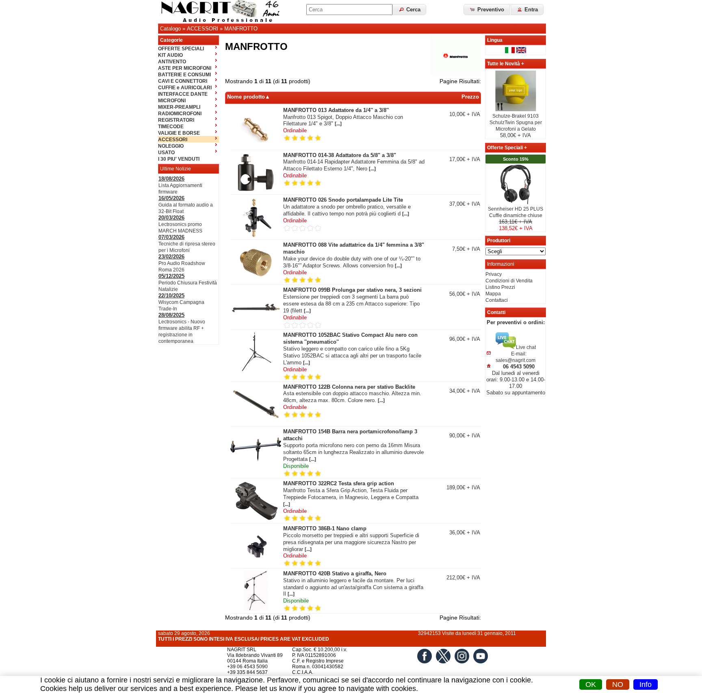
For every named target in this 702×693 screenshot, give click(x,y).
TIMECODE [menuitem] (171, 126)
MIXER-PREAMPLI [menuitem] (179, 107)
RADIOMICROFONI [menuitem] (180, 113)
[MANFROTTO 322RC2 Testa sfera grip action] (255, 519)
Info (645, 684)
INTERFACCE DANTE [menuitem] (183, 94)
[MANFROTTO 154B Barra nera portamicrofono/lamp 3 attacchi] (255, 467)
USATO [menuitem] (166, 152)
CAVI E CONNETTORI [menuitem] (182, 81)
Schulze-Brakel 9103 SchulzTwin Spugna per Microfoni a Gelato (516, 122)
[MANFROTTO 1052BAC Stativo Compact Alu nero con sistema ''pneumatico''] (255, 371)
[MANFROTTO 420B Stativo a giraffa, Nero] (255, 609)
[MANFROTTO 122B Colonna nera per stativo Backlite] (255, 423)
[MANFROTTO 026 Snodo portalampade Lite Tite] (255, 236)
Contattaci (496, 300)
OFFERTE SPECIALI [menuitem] (181, 49)
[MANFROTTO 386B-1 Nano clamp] (255, 564)
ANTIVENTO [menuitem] (172, 62)
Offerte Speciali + (507, 148)
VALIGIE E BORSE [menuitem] (179, 133)
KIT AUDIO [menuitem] (170, 55)
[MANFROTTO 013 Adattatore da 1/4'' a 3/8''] (255, 146)
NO (617, 684)
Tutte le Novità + (505, 64)
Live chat (526, 347)
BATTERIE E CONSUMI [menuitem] (184, 74)
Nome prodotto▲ (248, 97)
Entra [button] (530, 9)
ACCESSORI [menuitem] (172, 139)
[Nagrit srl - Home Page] (223, 12)
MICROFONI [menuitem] (172, 100)
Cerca (412, 9)
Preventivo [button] (490, 9)
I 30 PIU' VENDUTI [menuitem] (178, 159)
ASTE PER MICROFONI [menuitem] (184, 68)
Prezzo (470, 97)
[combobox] (349, 9)
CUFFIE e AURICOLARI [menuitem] (185, 87)
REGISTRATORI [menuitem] (176, 120)
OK (590, 684)
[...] (338, 124)
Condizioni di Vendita (509, 281)
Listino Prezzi (500, 287)
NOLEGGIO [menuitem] (171, 146)
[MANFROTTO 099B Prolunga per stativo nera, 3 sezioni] (255, 326)
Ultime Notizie (175, 169)
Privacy (493, 274)
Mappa (493, 294)
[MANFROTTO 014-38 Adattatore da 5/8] (255, 191)
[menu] (188, 103)
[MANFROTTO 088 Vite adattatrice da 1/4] (255, 281)
